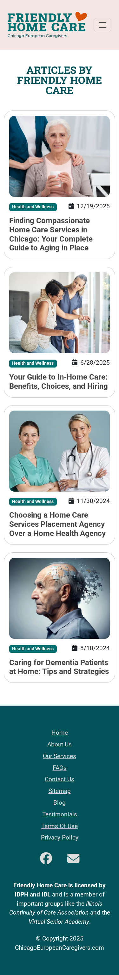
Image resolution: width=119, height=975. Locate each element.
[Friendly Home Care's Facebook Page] (46, 859)
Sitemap (60, 791)
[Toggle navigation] (102, 25)
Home (59, 732)
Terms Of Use (59, 826)
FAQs (60, 767)
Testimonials (59, 814)
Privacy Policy (59, 837)
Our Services (59, 756)
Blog (59, 802)
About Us (59, 744)
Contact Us (59, 779)
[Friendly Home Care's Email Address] (73, 859)
